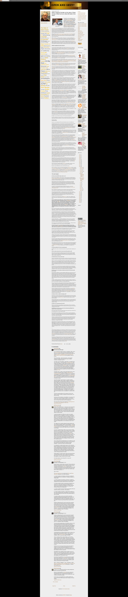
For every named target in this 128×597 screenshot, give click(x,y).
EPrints (69, 473)
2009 (80, 195)
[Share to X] (68, 343)
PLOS (47, 85)
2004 (80, 202)
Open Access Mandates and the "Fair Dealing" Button (62, 563)
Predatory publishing (45, 31)
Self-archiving (46, 35)
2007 (80, 198)
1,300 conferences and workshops (59, 34)
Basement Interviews (45, 38)
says (74, 160)
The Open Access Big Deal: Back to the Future (84, 87)
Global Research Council (44, 59)
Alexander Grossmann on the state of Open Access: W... (82, 175)
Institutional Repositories (45, 32)
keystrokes (72, 382)
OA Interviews (44, 39)
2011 (80, 193)
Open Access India (81, 35)
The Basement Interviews (82, 16)
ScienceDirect (46, 47)
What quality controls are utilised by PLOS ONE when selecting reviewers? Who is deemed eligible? (82, 106)
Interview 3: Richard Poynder (82, 26)
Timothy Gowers (44, 73)
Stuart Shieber (62, 90)
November (81, 168)
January (81, 190)
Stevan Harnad (56, 348)
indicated (65, 572)
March (81, 187)
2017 (80, 161)
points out (64, 163)
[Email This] (66, 343)
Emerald (72, 425)
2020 (80, 157)
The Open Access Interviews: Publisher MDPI (84, 124)
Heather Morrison (80, 33)
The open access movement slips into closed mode (84, 134)
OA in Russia (46, 95)
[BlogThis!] (67, 343)
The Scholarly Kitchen (81, 34)
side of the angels (57, 352)
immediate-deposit (69, 372)
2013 (80, 166)
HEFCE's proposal (62, 534)
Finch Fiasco (57, 519)
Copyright (44, 36)
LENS (79, 29)
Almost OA (47, 96)
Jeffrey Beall (47, 82)
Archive (80, 20)
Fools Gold (58, 369)
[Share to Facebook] (69, 343)
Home (79, 11)
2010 (80, 194)
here (81, 227)
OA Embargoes (45, 78)
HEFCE (42, 98)
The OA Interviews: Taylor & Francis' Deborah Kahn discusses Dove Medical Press (82, 77)
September (81, 171)
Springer (55, 426)
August (81, 172)
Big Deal (44, 80)
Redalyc (79, 38)
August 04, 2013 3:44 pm (57, 510)
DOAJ (79, 27)
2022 (80, 156)
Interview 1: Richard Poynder (82, 23)
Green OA (44, 33)
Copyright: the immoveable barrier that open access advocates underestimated (84, 96)
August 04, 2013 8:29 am (57, 459)
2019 (80, 158)
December (81, 167)
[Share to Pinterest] (70, 343)
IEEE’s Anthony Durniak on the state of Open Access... (82, 180)
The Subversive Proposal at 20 (84, 115)
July (80, 182)
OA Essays (44, 41)
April (80, 186)
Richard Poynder (56, 405)
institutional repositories (57, 373)
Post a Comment (55, 581)
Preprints (45, 56)
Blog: (82, 14)
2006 (80, 199)
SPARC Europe (80, 39)
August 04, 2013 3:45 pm (57, 566)
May (80, 185)
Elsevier (43, 66)
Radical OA (43, 96)
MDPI (42, 56)
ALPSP (43, 84)
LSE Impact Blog (80, 32)
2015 (80, 163)
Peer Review (45, 87)
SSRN (46, 71)
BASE (79, 28)
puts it (71, 433)
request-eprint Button (58, 473)
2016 (80, 162)
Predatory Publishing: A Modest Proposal (84, 66)
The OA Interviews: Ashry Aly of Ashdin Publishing (84, 144)
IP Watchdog (80, 40)
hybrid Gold (64, 365)
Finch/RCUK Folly (69, 362)
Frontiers (46, 98)
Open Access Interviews (82, 17)
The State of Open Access (82, 15)
